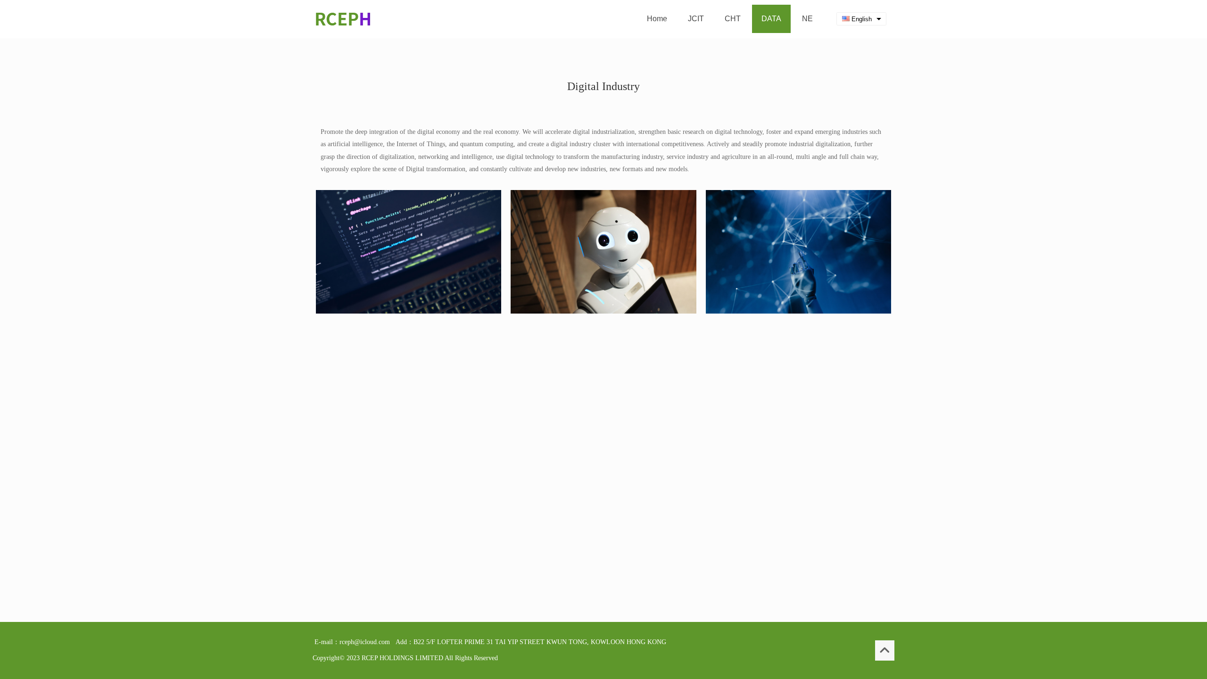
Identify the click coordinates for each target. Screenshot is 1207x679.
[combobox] (861, 19)
